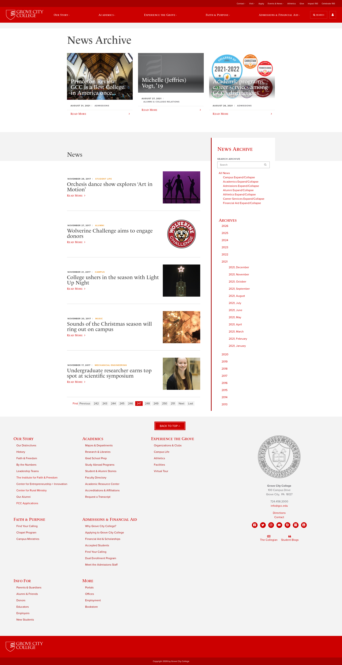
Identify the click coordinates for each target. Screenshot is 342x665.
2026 (225, 226)
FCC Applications (27, 503)
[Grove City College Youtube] (279, 525)
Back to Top (169, 426)
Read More (75, 195)
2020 (225, 354)
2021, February (238, 339)
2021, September (239, 289)
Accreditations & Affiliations (102, 490)
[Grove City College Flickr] (296, 525)
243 (104, 403)
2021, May (235, 317)
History (20, 452)
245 (122, 403)
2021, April (235, 324)
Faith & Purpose (29, 519)
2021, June (235, 310)
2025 (225, 233)
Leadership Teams (27, 471)
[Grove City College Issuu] (287, 525)
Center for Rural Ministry (31, 490)
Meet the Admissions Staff (101, 564)
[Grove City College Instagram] (271, 525)
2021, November (239, 274)
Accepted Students (97, 545)
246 (130, 403)
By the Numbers (26, 465)
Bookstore (91, 607)
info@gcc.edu (279, 506)
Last (190, 403)
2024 (225, 240)
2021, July (235, 303)
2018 (224, 369)
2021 (224, 261)
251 (173, 403)
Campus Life (161, 452)
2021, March (236, 331)
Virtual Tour (161, 471)
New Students (25, 619)
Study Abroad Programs (99, 465)
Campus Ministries (27, 539)
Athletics (291, 3)
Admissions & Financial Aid (109, 519)
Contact (279, 517)
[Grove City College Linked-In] (304, 525)
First (75, 403)
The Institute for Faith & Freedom (37, 477)
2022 (225, 254)
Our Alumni (23, 497)
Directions (279, 513)
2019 (224, 361)
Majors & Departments (99, 445)
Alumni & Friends (27, 594)
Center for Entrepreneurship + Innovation (41, 484)
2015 (224, 390)
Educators (22, 607)
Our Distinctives (26, 445)
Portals (89, 587)
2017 (224, 376)
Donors (20, 600)
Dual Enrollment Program (100, 558)
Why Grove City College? (100, 526)
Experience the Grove (172, 438)
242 (96, 403)
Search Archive (228, 159)
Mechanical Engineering (111, 365)
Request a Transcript (97, 497)
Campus (100, 272)
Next (181, 403)
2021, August (237, 296)
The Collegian (269, 540)
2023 (225, 247)
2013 (224, 404)
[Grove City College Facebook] (255, 525)
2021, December (239, 267)
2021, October (237, 281)
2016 (224, 383)
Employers (22, 613)
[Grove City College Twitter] (263, 525)
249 (156, 403)
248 (147, 403)
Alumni (99, 225)
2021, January (237, 346)
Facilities (159, 465)
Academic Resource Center (102, 484)
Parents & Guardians (28, 587)
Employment (93, 600)
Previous (84, 403)
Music (99, 318)
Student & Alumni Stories (100, 471)
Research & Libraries (97, 452)
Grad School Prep (96, 458)
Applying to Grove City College (104, 532)
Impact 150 (313, 3)
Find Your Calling (27, 526)
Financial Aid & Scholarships (102, 539)
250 (164, 403)
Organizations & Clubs (168, 445)
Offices (89, 594)
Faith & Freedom (26, 458)
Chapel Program (26, 532)
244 (113, 403)
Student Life (103, 179)
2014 (224, 397)
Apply (261, 3)
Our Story (23, 438)
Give (302, 3)
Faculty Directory (95, 477)
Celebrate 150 (328, 3)
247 (139, 403)
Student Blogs (290, 540)
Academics (92, 438)
